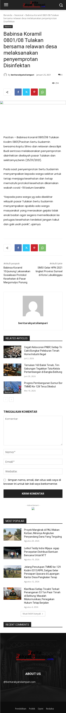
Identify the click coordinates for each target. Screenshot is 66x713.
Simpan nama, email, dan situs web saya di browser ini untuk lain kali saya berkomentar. (32, 482)
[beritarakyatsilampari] (6, 75)
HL (6, 356)
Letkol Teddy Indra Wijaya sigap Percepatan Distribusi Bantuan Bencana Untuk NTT (41, 552)
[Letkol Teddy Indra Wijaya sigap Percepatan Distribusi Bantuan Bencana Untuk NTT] (12, 553)
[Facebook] (18, 92)
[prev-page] (6, 399)
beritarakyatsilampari (22, 74)
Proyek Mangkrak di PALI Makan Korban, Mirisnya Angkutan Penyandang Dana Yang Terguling (43, 533)
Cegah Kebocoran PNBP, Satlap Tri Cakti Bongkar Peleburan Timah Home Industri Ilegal (43, 350)
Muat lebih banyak (32, 613)
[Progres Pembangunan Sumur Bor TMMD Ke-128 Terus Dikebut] (12, 387)
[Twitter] (26, 92)
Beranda (8, 15)
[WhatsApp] (42, 92)
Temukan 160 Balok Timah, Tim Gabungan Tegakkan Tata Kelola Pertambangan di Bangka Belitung (43, 368)
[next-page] (11, 399)
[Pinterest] (34, 92)
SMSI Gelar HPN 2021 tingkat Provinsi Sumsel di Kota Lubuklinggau (49, 271)
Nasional (18, 15)
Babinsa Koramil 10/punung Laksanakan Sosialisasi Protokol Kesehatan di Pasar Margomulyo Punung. (17, 275)
